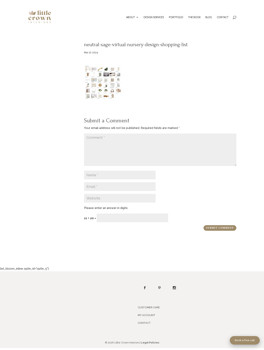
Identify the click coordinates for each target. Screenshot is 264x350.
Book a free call (245, 340)
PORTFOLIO (176, 17)
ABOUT (130, 17)
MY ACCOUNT (146, 315)
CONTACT (223, 17)
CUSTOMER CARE (149, 307)
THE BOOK (194, 17)
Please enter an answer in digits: (106, 208)
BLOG (208, 17)
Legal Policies (150, 342)
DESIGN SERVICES (154, 17)
